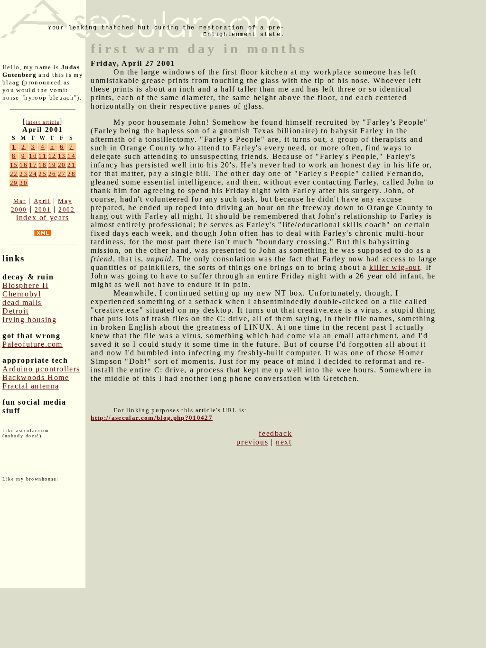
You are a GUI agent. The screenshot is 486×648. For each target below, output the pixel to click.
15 (14, 164)
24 (33, 173)
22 (14, 173)
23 (23, 173)
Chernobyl (21, 294)
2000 (19, 209)
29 (14, 182)
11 (42, 155)
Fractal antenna (30, 386)
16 (23, 164)
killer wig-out (394, 267)
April (42, 200)
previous (252, 442)
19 (52, 164)
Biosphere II (25, 285)
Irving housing (29, 319)
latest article (42, 122)
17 (33, 164)
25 (42, 173)
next (283, 442)
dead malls (22, 302)
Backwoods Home (35, 377)
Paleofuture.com (32, 344)
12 (52, 155)
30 (23, 182)
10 (33, 155)
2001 (43, 209)
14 (71, 155)
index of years (42, 217)
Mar (19, 200)
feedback (275, 433)
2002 (66, 209)
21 (71, 164)
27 (62, 173)
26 (52, 173)
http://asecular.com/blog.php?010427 (152, 417)
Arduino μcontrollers (41, 369)
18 (42, 164)
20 (62, 164)
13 (62, 155)
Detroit (15, 311)
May (65, 200)
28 (71, 173)
